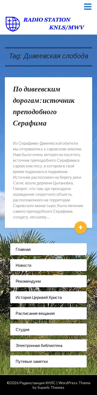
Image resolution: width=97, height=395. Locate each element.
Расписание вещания (35, 313)
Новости (23, 265)
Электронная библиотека (39, 345)
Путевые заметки (32, 361)
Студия (22, 329)
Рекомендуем (28, 281)
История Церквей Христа (39, 297)
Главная (23, 249)
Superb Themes (50, 387)
